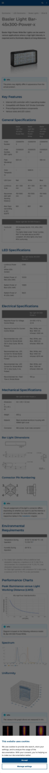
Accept (24, 760)
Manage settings (24, 766)
